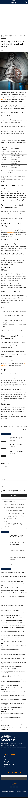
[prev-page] (2, 459)
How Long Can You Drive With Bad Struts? (14, 504)
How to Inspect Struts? (11, 518)
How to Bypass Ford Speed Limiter (17, 557)
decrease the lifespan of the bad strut (10, 128)
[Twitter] (14, 787)
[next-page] (4, 459)
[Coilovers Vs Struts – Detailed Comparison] (5, 454)
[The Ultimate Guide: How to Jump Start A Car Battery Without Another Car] (5, 537)
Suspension (11, 35)
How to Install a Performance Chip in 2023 (16, 679)
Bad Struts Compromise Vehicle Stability (14, 511)
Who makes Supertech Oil (10, 668)
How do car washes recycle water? (16, 612)
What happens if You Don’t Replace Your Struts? (14, 508)
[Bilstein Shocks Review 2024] (5, 446)
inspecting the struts (13, 306)
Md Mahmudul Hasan (8, 50)
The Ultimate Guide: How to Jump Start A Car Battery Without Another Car (17, 537)
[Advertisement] (14, 19)
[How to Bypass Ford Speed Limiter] (5, 559)
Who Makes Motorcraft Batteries (17, 550)
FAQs (7, 521)
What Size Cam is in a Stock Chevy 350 (18, 576)
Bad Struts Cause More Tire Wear (15, 515)
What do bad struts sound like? (15, 524)
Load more (13, 564)
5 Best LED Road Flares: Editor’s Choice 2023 (15, 590)
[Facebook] (11, 787)
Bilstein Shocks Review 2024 (16, 444)
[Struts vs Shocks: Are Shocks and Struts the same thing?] (5, 439)
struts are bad (10, 232)
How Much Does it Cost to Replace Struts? (15, 520)
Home (2, 35)
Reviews (6, 35)
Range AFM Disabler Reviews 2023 (17, 717)
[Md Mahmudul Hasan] (2, 50)
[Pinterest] (17, 787)
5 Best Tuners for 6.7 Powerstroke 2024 (17, 596)
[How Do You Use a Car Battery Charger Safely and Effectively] (5, 545)
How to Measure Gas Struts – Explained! (18, 579)
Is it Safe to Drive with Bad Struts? (13, 506)
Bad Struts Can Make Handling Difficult (16, 516)
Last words (7, 526)
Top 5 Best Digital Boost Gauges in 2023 (15, 607)
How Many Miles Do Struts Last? (15, 523)
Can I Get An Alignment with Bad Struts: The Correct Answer (21, 428)
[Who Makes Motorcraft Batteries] (5, 552)
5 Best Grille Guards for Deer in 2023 (15, 581)
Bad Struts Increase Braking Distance (16, 513)
